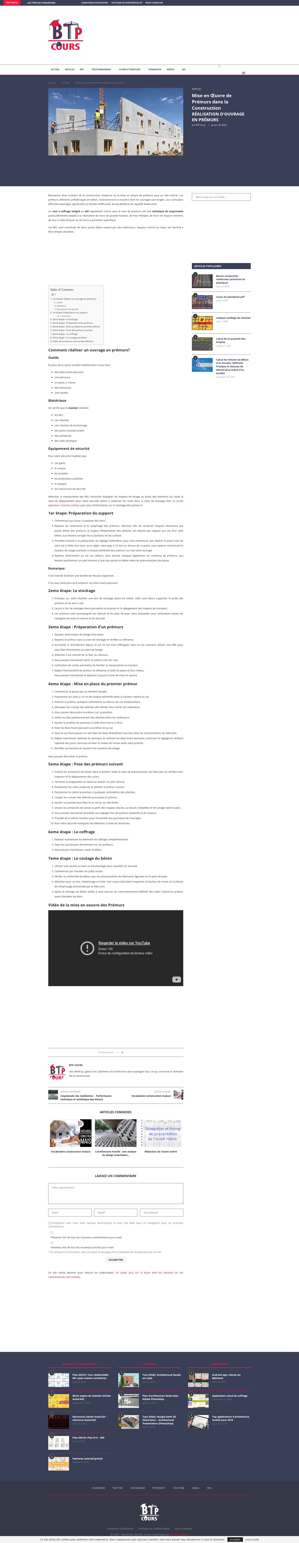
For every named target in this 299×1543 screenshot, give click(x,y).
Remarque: (66, 316)
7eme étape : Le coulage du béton (69, 337)
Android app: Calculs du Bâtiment (226, 1376)
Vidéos (170, 69)
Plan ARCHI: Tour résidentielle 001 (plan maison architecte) (90, 1376)
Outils (59, 302)
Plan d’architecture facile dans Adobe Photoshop (160, 1397)
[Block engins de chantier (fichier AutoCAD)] (58, 1401)
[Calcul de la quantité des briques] (202, 344)
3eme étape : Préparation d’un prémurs (72, 323)
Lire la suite (252, 1539)
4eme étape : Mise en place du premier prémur (76, 326)
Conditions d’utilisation (94, 2)
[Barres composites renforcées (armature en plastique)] (202, 281)
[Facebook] (281, 3)
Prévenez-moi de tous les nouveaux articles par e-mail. (82, 1247)
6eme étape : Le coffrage (65, 334)
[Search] (249, 73)
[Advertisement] (184, 35)
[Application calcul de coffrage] (198, 1401)
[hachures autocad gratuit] (58, 1464)
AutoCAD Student (179, 1534)
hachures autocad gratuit (88, 1458)
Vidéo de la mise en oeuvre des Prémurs (72, 341)
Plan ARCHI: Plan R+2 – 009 (88, 1437)
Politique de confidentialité (126, 2)
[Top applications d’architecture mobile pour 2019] (198, 1422)
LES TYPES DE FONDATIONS (41, 2)
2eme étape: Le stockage (65, 319)
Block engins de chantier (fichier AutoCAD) (92, 1397)
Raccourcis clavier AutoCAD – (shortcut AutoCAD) (90, 1418)
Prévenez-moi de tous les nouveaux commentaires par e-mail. (86, 1237)
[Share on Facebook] (127, 1052)
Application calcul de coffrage (229, 1395)
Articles (70, 69)
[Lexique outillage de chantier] (202, 323)
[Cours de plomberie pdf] (202, 302)
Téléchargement (101, 69)
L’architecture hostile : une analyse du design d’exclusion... (115, 1153)
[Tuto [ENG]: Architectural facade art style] (128, 1380)
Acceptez (235, 1539)
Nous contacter (154, 2)
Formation (154, 69)
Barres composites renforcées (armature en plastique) (230, 279)
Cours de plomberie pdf (230, 297)
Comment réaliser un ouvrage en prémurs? (74, 298)
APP (82, 69)
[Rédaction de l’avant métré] (161, 1133)
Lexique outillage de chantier (233, 317)
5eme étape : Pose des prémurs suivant (72, 330)
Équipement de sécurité (67, 309)
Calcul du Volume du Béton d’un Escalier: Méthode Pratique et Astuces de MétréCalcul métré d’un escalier (232, 366)
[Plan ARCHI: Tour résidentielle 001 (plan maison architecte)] (58, 1380)
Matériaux (61, 306)
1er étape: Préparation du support (70, 312)
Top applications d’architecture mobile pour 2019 (230, 1418)
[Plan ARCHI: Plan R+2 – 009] (58, 1443)
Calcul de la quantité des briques (230, 340)
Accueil (55, 69)
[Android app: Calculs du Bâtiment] (198, 1380)
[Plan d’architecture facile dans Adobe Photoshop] (128, 1401)
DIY (183, 69)
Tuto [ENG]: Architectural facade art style (161, 1376)
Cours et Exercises (130, 69)
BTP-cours (201, 124)
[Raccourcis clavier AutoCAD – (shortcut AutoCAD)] (58, 1422)
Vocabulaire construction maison (70, 1151)
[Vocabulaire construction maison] (71, 1133)
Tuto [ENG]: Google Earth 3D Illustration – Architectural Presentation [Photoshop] (159, 1420)
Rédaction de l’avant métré (161, 1151)
